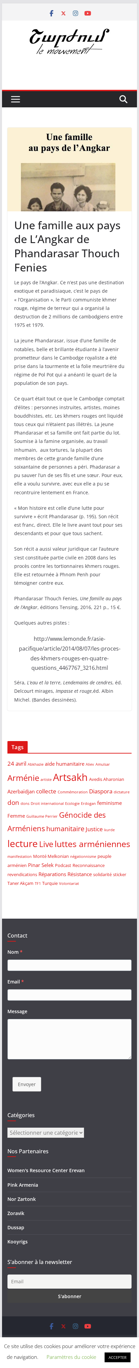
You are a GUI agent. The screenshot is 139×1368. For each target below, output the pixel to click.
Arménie (23, 777)
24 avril (16, 763)
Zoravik (15, 1213)
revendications (22, 874)
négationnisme (83, 856)
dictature (122, 792)
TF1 (38, 883)
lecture (22, 843)
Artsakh (70, 777)
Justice (94, 829)
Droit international (47, 803)
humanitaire (65, 828)
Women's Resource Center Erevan (46, 1170)
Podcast (63, 865)
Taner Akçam (20, 883)
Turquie (50, 883)
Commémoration (73, 792)
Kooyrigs (17, 1241)
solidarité (102, 874)
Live (46, 844)
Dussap (15, 1227)
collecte (46, 791)
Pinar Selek (41, 865)
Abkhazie (36, 764)
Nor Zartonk (21, 1199)
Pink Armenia (22, 1185)
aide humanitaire (64, 763)
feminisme (109, 802)
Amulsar (102, 764)
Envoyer (27, 1084)
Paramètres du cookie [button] (71, 1356)
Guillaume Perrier (42, 816)
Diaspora (100, 791)
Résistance (79, 874)
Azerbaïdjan (21, 791)
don (13, 802)
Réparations (52, 874)
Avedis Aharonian (106, 779)
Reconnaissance (89, 865)
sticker (119, 874)
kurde (109, 829)
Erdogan (88, 803)
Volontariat (69, 883)
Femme (16, 815)
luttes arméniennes (92, 843)
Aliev (90, 764)
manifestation (19, 856)
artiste (46, 779)
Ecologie (72, 803)
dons (25, 803)
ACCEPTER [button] (118, 1357)
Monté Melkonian (51, 856)
